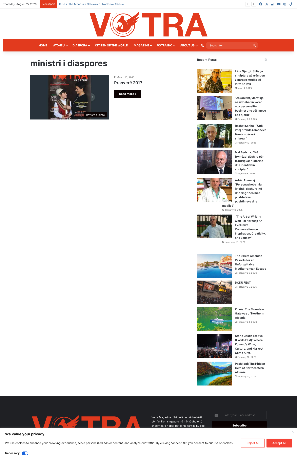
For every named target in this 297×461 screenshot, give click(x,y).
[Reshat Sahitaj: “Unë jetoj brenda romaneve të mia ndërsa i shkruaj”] (214, 136)
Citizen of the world (111, 45)
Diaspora (80, 45)
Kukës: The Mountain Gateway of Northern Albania (249, 313)
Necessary (12, 453)
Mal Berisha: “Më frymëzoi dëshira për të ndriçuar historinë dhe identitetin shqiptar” (249, 161)
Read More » (127, 93)
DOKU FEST (243, 282)
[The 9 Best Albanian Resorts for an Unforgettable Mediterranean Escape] (214, 266)
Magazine (141, 45)
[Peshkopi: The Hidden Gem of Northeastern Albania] (214, 374)
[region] (148, 444)
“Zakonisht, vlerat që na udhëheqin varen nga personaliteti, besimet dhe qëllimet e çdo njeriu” (250, 106)
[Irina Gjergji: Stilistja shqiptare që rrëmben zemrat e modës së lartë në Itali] (214, 81)
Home (43, 45)
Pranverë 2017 (128, 82)
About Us (187, 45)
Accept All (279, 443)
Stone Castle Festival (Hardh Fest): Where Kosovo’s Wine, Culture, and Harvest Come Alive (249, 344)
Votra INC (164, 45)
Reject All (253, 443)
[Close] (292, 431)
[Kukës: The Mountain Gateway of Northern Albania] (214, 319)
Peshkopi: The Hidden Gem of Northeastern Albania (250, 368)
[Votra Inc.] (148, 23)
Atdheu (59, 45)
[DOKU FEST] (214, 292)
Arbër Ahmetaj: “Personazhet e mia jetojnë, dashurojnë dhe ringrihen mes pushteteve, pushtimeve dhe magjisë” (242, 192)
